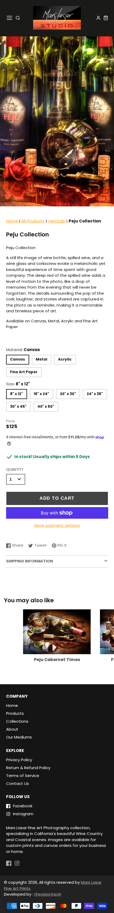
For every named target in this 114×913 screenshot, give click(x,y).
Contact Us (17, 783)
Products (15, 713)
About (12, 729)
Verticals (56, 221)
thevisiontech (47, 894)
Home (12, 221)
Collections (17, 721)
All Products (33, 221)
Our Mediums (19, 737)
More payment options (57, 525)
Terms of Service (22, 775)
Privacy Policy (19, 760)
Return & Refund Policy (28, 767)
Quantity (14, 469)
